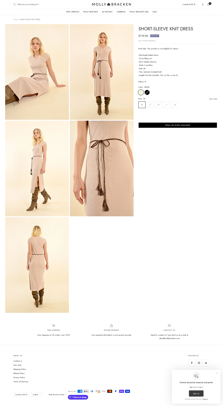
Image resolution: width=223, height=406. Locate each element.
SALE (155, 11)
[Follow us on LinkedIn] (206, 362)
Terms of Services (20, 381)
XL (175, 104)
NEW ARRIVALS (72, 11)
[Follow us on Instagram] (198, 362)
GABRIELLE (121, 11)
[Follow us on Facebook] (191, 362)
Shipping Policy (19, 369)
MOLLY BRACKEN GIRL (139, 11)
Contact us (17, 361)
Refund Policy (19, 373)
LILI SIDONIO (107, 11)
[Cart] (208, 4)
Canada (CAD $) (189, 4)
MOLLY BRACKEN (90, 11)
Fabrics (142, 81)
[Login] (203, 4)
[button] (177, 125)
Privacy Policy (19, 377)
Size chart (213, 98)
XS (142, 104)
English (35, 394)
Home (15, 19)
